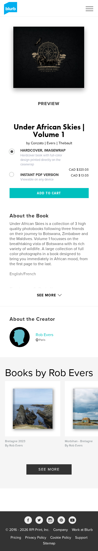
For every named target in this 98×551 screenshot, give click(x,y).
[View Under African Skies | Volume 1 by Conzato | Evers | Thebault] (48, 57)
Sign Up (69, 9)
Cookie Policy (60, 537)
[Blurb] (10, 10)
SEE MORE (49, 469)
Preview (49, 103)
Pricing (16, 537)
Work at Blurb (82, 530)
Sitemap (49, 543)
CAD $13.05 (80, 175)
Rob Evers (44, 334)
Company (60, 530)
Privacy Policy (35, 537)
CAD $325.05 (79, 169)
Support (81, 537)
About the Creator (32, 319)
